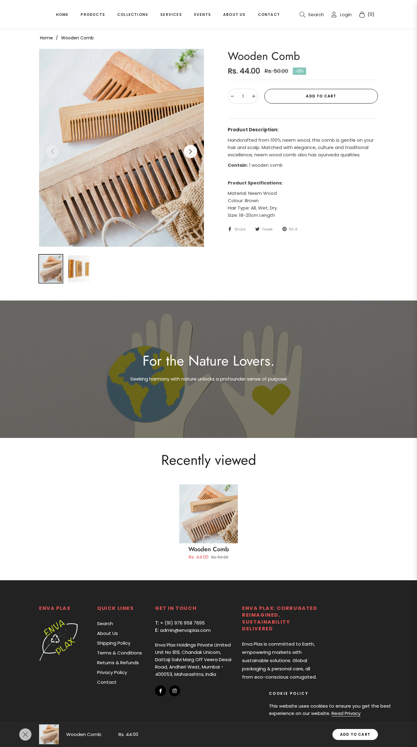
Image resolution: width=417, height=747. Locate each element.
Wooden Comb (208, 549)
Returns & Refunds (118, 662)
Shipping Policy (113, 643)
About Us (107, 633)
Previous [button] (52, 151)
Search (105, 623)
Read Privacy (346, 713)
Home (46, 38)
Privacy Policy (112, 672)
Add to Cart (355, 734)
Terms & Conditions (119, 653)
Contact (107, 682)
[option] (121, 148)
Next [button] (190, 151)
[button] (312, 14)
